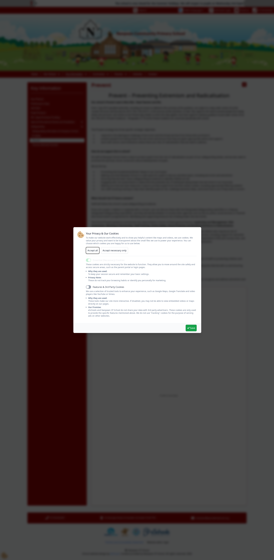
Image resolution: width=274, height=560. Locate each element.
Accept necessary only (114, 250)
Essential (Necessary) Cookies (109, 260)
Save (192, 328)
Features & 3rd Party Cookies (108, 287)
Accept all (92, 250)
